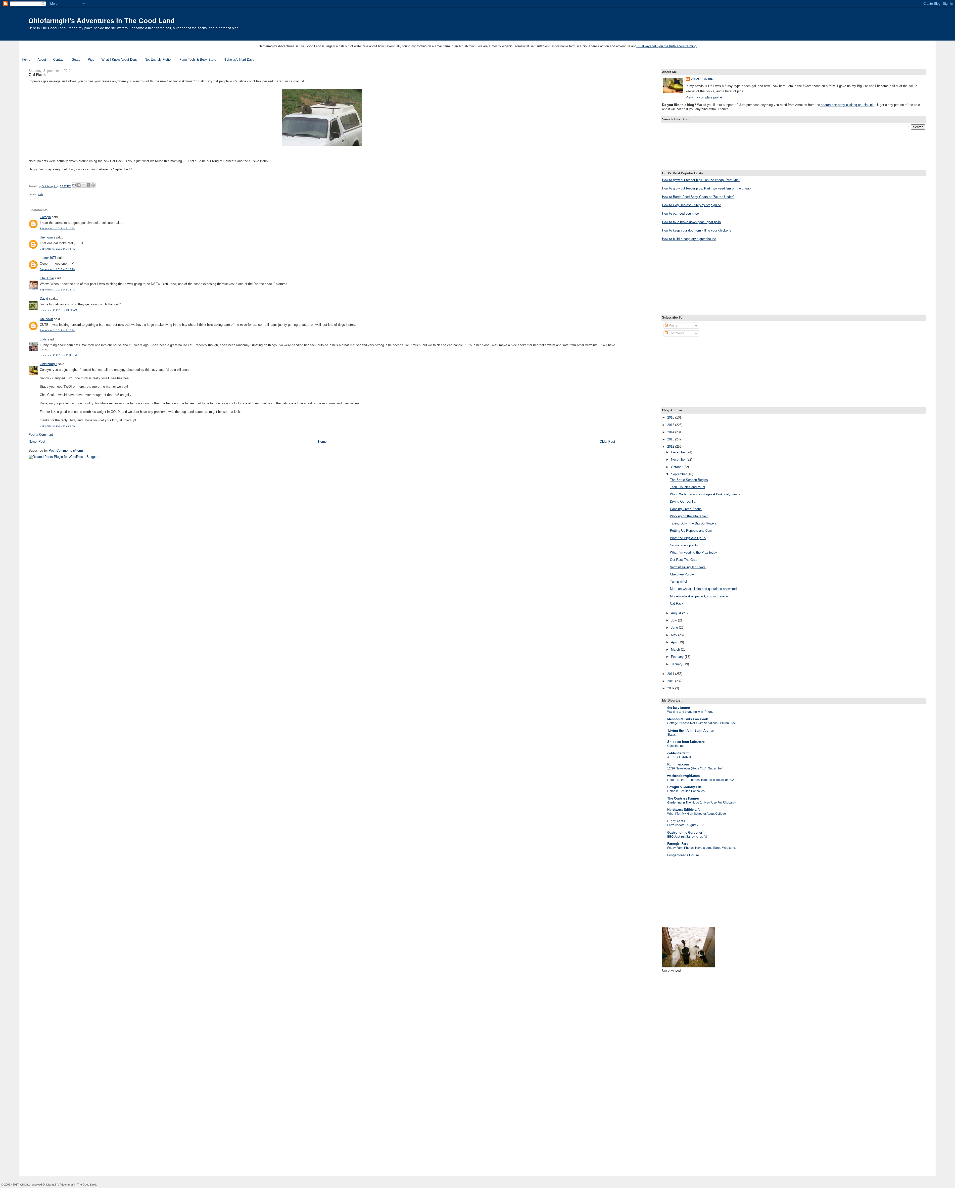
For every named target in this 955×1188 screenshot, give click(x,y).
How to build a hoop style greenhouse (689, 239)
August (676, 613)
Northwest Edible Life (683, 809)
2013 (671, 439)
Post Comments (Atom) (66, 450)
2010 (671, 681)
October (677, 467)
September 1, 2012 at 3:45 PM (57, 248)
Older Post (607, 441)
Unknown (46, 237)
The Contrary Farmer (683, 798)
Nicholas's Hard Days (239, 59)
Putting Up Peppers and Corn (691, 530)
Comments (676, 333)
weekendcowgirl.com (683, 776)
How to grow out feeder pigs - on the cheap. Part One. (701, 180)
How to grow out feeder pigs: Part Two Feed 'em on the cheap (706, 188)
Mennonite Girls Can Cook (687, 719)
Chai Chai (47, 278)
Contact (58, 59)
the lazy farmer (678, 708)
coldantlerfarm (678, 753)
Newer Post (37, 441)
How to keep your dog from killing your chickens (696, 230)
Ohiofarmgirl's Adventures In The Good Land (101, 21)
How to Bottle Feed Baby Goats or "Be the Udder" (698, 197)
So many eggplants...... (687, 545)
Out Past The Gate (683, 560)
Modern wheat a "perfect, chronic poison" (699, 596)
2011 (671, 674)
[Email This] (74, 185)
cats (40, 194)
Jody (43, 339)
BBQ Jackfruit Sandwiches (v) (687, 836)
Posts (672, 325)
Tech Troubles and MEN (687, 487)
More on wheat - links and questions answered (703, 589)
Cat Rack (676, 603)
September (679, 474)
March (676, 649)
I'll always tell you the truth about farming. (666, 46)
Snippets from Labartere (686, 742)
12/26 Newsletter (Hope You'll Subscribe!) (695, 768)
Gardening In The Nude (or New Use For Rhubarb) (701, 802)
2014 (671, 432)
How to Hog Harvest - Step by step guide (691, 205)
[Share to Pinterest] (93, 185)
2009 (671, 688)
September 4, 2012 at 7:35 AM (57, 426)
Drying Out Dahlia (682, 501)
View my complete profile (704, 97)
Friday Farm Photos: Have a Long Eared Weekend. (701, 848)
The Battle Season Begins (689, 480)
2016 (671, 417)
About (42, 59)
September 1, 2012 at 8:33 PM (57, 289)
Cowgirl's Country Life (684, 787)
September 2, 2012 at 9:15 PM (57, 330)
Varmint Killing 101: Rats (688, 567)
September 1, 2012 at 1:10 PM (57, 228)
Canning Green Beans (686, 509)
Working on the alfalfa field (689, 516)
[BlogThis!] (78, 185)
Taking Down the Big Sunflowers (693, 523)
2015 (671, 425)
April (674, 642)
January (677, 664)
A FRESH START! (679, 757)
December (679, 452)
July (674, 620)
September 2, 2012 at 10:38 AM (58, 310)
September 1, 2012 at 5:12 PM (57, 269)
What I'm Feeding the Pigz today (693, 552)
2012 (671, 446)
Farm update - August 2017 (685, 825)
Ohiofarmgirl (48, 364)
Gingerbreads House (683, 855)
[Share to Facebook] (88, 185)
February (678, 657)
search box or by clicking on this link (847, 105)
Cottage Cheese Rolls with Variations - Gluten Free (701, 723)
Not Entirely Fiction (158, 59)
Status (671, 734)
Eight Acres (676, 821)
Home (26, 59)
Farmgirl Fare (677, 844)
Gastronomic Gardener (684, 832)
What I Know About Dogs (119, 59)
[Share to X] (83, 185)
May (674, 635)
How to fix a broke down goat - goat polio (691, 222)
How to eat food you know (680, 213)
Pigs (91, 59)
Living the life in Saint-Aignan (690, 730)
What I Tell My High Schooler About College (696, 813)
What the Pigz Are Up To (688, 538)
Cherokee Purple (682, 574)
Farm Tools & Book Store (198, 59)
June (675, 627)
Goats (76, 59)
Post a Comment (41, 434)
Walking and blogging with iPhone (690, 711)
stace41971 (48, 258)
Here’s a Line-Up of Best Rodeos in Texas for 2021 (701, 780)
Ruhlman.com (678, 764)
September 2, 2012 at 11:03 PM (58, 355)
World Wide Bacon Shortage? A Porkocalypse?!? (705, 494)
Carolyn (45, 217)
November (679, 459)
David (44, 298)
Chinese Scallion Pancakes (686, 791)
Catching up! (675, 746)
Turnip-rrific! (678, 581)
